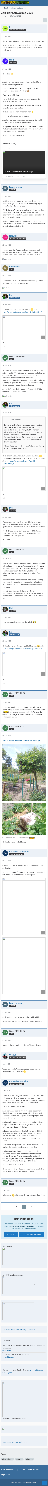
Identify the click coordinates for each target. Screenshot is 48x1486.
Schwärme (29, 1459)
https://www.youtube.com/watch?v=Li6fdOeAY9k (21, 312)
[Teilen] (45, 20)
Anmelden (11, 1234)
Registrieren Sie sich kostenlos (21, 1226)
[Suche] (33, 3)
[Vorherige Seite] (12, 1207)
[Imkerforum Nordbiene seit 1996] (15, 3)
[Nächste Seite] (35, 1207)
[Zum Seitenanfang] (44, 1483)
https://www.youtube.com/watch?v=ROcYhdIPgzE (21, 741)
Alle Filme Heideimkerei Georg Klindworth (18, 1329)
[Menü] (45, 3)
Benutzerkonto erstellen (31, 1234)
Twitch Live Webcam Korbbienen (15, 1442)
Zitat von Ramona (14, 419)
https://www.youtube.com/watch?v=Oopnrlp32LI (21, 648)
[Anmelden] (39, 3)
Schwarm (19, 1459)
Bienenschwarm (7, 1459)
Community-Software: (24, 1483)
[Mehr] (44, 36)
